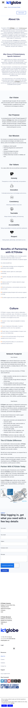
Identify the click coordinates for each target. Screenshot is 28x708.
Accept (4, 705)
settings (12, 703)
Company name (4, 547)
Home (5, 7)
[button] (3, 2)
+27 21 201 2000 (5, 638)
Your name (3, 528)
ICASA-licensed (23, 28)
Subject (2, 541)
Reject (10, 705)
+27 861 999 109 (5, 637)
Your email (3, 534)
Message (3, 554)
